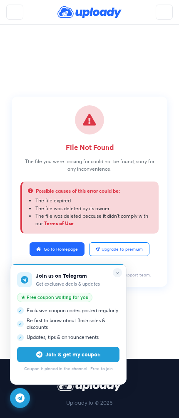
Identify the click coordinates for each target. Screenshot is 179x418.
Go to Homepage (61, 249)
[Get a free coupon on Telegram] (20, 398)
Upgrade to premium (122, 249)
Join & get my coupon (73, 354)
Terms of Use (59, 223)
